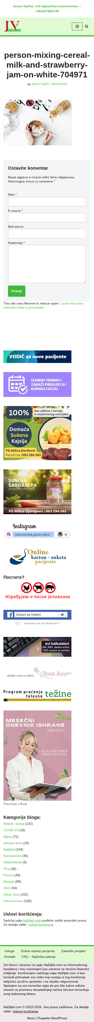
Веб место (16, 226)
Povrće (8, 875)
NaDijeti (9, 849)
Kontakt (9, 956)
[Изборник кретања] (77, 26)
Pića (6, 869)
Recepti (8, 881)
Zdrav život (11, 894)
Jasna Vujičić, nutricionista (49, 84)
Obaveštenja (12, 862)
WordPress (59, 1018)
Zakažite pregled (73, 951)
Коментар (16, 243)
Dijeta (7, 836)
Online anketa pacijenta (38, 951)
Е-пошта (15, 210)
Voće (6, 888)
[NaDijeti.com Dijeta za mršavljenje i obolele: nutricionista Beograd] (12, 26)
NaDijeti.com (32, 920)
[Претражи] (86, 26)
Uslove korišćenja (40, 924)
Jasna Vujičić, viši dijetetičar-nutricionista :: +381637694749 (47, 8)
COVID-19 (10, 830)
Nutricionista (12, 856)
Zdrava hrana (13, 901)
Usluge (9, 951)
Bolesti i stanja (13, 823)
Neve (31, 1018)
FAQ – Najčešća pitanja (38, 956)
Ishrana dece (12, 843)
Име (12, 194)
